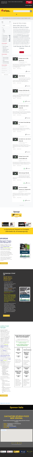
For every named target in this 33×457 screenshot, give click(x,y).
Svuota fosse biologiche (6, 62)
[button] (29, 2)
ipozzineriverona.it (13, 427)
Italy (3, 29)
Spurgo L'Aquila (5, 38)
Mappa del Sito (2, 403)
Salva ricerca (6, 74)
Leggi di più (21, 52)
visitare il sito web (19, 68)
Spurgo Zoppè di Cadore (23, 77)
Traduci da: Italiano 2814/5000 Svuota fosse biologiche (6, 58)
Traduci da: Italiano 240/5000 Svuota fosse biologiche (6, 57)
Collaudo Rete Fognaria (6, 61)
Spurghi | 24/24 (5, 50)
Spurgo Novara (5, 39)
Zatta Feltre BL (22, 75)
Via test (4, 31)
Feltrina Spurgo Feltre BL (24, 172)
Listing (6, 403)
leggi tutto (14, 68)
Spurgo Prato (5, 41)
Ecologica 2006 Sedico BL (24, 90)
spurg (3, 60)
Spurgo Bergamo (5, 35)
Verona (4, 30)
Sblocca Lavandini (5, 46)
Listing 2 (8, 403)
